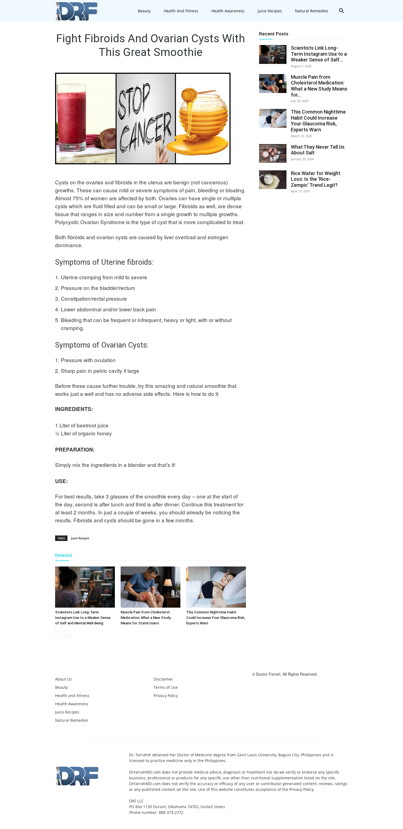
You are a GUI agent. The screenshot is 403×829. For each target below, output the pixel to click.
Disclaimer (163, 679)
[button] (341, 11)
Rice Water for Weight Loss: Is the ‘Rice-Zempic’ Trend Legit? (315, 179)
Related (63, 555)
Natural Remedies (311, 10)
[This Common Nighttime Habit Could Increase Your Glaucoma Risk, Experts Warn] (216, 587)
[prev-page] (58, 634)
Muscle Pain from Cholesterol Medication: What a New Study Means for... (319, 86)
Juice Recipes (270, 10)
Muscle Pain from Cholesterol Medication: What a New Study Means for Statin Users (146, 617)
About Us (63, 679)
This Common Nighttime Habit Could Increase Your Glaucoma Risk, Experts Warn (215, 617)
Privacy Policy (166, 695)
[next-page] (67, 634)
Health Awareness (228, 10)
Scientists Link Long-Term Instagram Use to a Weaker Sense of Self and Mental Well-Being (82, 617)
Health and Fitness (181, 10)
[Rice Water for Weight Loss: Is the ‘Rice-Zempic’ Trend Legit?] (272, 179)
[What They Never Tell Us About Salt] (272, 153)
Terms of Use (166, 687)
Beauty (144, 10)
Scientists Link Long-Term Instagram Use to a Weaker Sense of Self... (319, 54)
